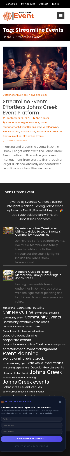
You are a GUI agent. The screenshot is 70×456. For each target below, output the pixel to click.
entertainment (14, 349)
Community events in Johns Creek (26, 322)
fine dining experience (16, 367)
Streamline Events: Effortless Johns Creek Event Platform (30, 107)
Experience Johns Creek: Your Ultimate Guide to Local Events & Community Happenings (38, 231)
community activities (47, 312)
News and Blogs (38, 95)
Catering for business (15, 95)
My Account (28, 4)
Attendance (13, 122)
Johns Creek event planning (19, 377)
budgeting (9, 308)
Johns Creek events (26, 382)
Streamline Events (33, 136)
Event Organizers (30, 127)
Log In (55, 4)
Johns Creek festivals (15, 391)
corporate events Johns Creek (23, 344)
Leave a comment (16, 140)
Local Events (36, 391)
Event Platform (11, 131)
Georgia (36, 367)
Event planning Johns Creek (23, 358)
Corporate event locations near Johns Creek (23, 331)
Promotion (43, 131)
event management (41, 349)
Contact (43, 4)
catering (38, 308)
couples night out (55, 344)
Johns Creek (28, 131)
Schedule (11, 4)
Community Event (13, 317)
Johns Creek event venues (22, 387)
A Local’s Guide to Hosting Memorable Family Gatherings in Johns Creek (38, 275)
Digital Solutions (30, 122)
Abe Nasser (42, 118)
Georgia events (53, 367)
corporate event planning (20, 335)
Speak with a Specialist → (31, 439)
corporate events (17, 340)
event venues (54, 363)
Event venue (35, 363)
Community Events (43, 317)
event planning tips (14, 363)
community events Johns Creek (21, 326)
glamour (8, 373)
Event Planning (49, 127)
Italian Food (21, 373)
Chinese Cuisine (18, 312)
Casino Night (24, 308)
